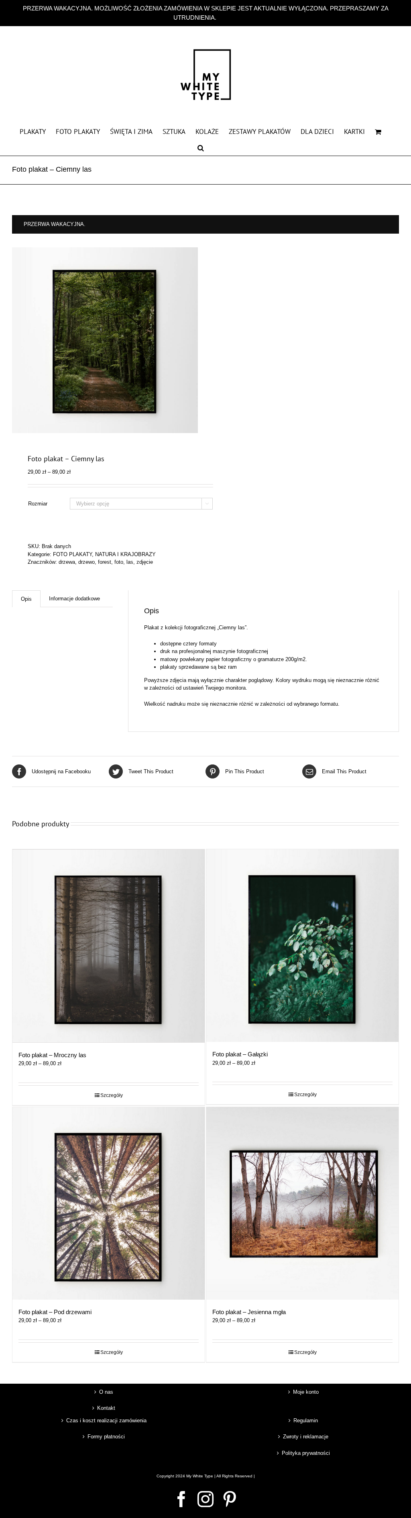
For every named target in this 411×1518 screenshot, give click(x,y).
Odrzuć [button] (228, 17)
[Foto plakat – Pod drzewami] (108, 1203)
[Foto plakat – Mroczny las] (108, 946)
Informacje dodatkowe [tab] (74, 599)
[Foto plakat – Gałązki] (302, 945)
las (129, 562)
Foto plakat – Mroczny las (52, 1055)
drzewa (67, 562)
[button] (200, 147)
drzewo (86, 562)
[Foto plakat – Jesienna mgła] (302, 1203)
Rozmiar (37, 504)
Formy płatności (106, 1437)
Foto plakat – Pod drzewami (55, 1311)
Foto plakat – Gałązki (240, 1054)
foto (118, 562)
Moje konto (306, 1392)
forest (104, 562)
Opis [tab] (26, 599)
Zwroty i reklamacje (305, 1437)
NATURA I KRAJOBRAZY (125, 554)
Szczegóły (111, 1095)
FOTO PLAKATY (72, 554)
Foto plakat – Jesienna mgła (249, 1311)
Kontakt (106, 1408)
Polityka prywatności (306, 1453)
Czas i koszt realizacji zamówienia (106, 1420)
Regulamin (305, 1420)
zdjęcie (144, 562)
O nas (106, 1392)
